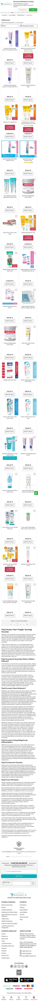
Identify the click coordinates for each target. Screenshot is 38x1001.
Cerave (3, 953)
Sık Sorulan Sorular (7, 905)
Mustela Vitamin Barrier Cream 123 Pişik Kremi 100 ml (9, 49)
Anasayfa (4, 15)
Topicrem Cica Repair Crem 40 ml (28, 564)
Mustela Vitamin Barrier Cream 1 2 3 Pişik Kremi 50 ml (9, 86)
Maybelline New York (7, 946)
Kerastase (4, 938)
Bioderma (4, 936)
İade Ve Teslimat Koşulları (9, 923)
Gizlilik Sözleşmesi (6, 921)
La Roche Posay (6, 943)
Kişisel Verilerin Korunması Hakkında (9, 915)
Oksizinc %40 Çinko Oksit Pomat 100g (10, 417)
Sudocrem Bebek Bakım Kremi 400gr (28, 196)
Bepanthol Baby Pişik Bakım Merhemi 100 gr (10, 159)
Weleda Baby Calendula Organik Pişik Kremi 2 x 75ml (28, 122)
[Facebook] (22, 966)
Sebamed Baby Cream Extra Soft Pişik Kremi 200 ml (28, 270)
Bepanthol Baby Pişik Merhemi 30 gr (28, 159)
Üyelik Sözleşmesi (6, 910)
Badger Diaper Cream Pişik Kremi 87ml (10, 270)
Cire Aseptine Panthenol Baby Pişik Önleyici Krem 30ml (10, 196)
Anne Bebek (12, 15)
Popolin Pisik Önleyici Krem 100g (10, 233)
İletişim (3, 907)
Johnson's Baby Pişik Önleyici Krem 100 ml (9, 491)
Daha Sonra (23, 10)
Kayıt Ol (19, 876)
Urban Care (5, 955)
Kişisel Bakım (24, 910)
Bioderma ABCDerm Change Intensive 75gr (9, 454)
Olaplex (3, 951)
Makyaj (22, 907)
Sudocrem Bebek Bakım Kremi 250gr (10, 343)
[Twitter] (19, 966)
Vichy (3, 941)
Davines (3, 948)
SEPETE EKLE (10, 63)
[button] (7, 856)
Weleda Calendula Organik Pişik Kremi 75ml (28, 49)
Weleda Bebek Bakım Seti (28, 232)
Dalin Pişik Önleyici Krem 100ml (28, 343)
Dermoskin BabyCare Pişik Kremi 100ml (28, 601)
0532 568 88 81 (26, 953)
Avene (3, 934)
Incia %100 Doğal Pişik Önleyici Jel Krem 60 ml (28, 491)
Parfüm (22, 914)
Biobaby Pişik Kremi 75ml (10, 380)
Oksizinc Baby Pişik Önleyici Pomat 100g (28, 380)
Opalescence (5, 958)
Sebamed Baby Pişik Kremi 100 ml (10, 307)
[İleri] (24, 624)
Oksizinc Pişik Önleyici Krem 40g (28, 417)
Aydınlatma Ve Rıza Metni (9, 912)
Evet (33, 10)
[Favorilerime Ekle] (16, 32)
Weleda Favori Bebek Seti (10, 122)
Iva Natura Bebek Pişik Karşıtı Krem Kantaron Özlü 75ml (9, 601)
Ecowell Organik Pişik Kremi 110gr (28, 86)
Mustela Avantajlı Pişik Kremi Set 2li (28, 454)
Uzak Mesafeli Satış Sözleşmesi (7, 926)
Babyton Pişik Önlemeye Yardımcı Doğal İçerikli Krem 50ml (28, 307)
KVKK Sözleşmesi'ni (13, 879)
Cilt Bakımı (23, 905)
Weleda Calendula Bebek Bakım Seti (10, 564)
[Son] (27, 624)
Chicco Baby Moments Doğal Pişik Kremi (10, 528)
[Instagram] (11, 966)
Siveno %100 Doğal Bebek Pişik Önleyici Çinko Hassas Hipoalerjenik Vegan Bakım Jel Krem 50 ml (28, 528)
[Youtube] (26, 966)
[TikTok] (15, 966)
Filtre (4, 26)
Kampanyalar (24, 917)
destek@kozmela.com (29, 956)
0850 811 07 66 (26, 951)
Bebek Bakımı (21, 15)
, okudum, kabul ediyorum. (20, 879)
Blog (21, 919)
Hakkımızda (5, 919)
